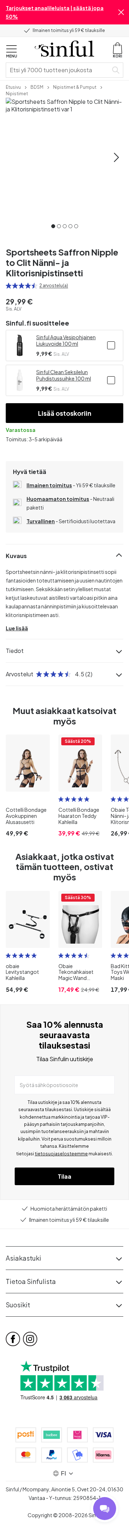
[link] (13, 86)
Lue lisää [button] (17, 628)
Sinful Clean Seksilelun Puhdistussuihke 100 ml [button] (63, 375)
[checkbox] (111, 345)
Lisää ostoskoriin (64, 413)
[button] (121, 12)
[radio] (8, 286)
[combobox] (58, 70)
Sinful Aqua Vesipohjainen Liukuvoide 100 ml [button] (66, 340)
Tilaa (64, 1176)
